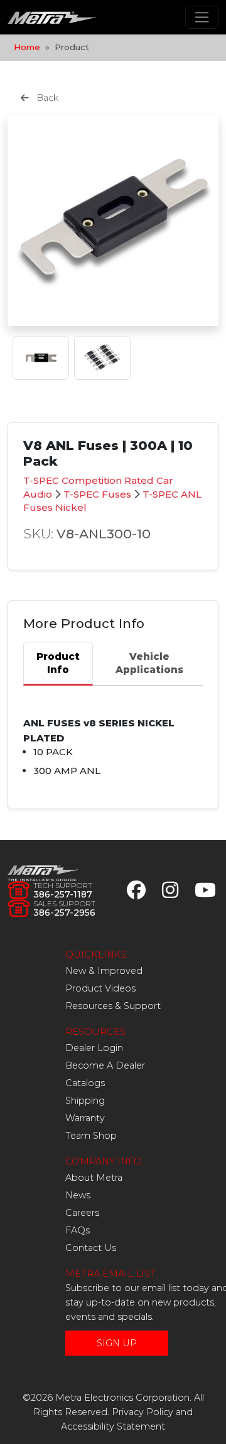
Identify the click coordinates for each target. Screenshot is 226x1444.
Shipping (85, 1100)
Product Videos (100, 988)
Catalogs (85, 1083)
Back (46, 97)
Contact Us (90, 1247)
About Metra (93, 1177)
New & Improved (104, 970)
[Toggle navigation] (201, 17)
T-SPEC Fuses (97, 494)
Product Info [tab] (58, 663)
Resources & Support (113, 1006)
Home (27, 47)
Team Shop (91, 1135)
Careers (82, 1212)
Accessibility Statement (113, 1426)
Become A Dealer (105, 1065)
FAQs (77, 1230)
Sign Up (117, 1343)
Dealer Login (94, 1048)
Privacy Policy (142, 1412)
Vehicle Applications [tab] (149, 663)
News (77, 1195)
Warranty (85, 1118)
